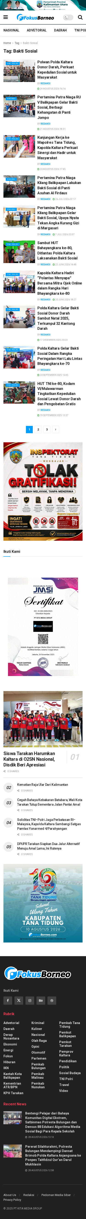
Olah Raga (39, 1040)
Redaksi (45, 83)
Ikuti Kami (11, 551)
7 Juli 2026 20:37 (65, 234)
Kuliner (36, 1029)
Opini (35, 1046)
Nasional (11, 30)
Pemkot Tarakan (65, 1043)
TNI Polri (12, 63)
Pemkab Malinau (37, 1075)
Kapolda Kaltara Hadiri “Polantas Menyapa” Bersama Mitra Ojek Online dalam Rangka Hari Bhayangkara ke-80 (59, 283)
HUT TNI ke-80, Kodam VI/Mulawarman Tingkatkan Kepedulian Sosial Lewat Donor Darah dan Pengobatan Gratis (58, 394)
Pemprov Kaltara (66, 1053)
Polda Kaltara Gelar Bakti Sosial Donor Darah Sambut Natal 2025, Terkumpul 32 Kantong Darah (58, 318)
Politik (64, 1067)
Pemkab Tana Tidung (69, 1024)
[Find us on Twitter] (18, 1000)
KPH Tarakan (13, 1093)
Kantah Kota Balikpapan (12, 1075)
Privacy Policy (12, 1199)
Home (7, 43)
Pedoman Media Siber (56, 1195)
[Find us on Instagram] (29, 1000)
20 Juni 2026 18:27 (65, 299)
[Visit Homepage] (35, 17)
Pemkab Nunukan (38, 1085)
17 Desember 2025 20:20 (53, 340)
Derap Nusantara (11, 1036)
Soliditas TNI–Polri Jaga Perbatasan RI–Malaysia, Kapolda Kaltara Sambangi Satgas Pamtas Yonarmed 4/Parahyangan (49, 824)
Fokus (8, 1056)
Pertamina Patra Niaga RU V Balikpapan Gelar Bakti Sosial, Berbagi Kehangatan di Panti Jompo (59, 107)
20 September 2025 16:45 (53, 375)
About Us (9, 1195)
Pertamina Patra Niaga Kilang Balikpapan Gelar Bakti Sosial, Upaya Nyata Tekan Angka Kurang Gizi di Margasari (58, 218)
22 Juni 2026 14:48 (65, 264)
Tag (17, 43)
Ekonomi (10, 1044)
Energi (11, 98)
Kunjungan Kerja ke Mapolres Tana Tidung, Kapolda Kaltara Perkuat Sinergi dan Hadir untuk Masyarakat (57, 147)
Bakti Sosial (30, 43)
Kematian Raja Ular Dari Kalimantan (42, 784)
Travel (64, 1085)
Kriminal (37, 1023)
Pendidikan (68, 1061)
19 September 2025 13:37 (53, 415)
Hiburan (9, 1062)
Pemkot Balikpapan (67, 1034)
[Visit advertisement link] (43, 5)
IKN (6, 1068)
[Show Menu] (5, 17)
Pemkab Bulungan (38, 1066)
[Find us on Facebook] (7, 1000)
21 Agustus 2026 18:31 (52, 129)
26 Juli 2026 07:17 (65, 199)
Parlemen (38, 1058)
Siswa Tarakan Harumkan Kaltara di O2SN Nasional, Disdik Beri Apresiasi (29, 759)
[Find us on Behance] (40, 1000)
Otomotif (38, 1052)
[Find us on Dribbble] (51, 1000)
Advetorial (37, 30)
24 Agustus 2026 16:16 (52, 88)
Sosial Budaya (70, 1073)
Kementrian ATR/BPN (12, 1085)
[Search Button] (80, 17)
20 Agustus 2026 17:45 (52, 169)
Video (63, 1091)
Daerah (60, 30)
